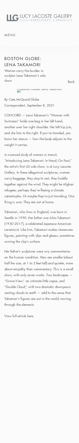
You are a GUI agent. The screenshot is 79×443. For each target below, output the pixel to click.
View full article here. (19, 316)
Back (71, 82)
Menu (10, 35)
